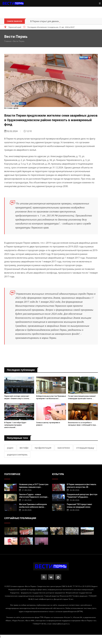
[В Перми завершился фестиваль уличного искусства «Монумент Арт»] (58, 487)
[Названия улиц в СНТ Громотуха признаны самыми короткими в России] (10, 487)
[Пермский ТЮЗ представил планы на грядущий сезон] (58, 507)
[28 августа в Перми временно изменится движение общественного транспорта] (26, 531)
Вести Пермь (18, 41)
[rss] (44, 577)
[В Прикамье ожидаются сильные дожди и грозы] (41, 541)
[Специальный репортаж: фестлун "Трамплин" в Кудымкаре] (58, 497)
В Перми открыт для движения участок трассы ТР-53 (57, 21)
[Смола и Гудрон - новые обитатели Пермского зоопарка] (10, 497)
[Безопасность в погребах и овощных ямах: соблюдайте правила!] (83, 411)
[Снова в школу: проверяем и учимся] (51, 411)
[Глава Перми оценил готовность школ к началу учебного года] (56, 531)
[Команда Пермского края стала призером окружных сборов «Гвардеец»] (87, 531)
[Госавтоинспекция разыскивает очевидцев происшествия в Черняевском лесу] (83, 385)
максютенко (64, 447)
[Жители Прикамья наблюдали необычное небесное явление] (10, 507)
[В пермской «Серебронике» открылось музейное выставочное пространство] (72, 531)
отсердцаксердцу (85, 447)
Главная (7, 41)
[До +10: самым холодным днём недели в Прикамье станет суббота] (41, 531)
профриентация (43, 447)
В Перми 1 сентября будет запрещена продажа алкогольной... (15, 425)
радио (10, 447)
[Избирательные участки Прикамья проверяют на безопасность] (51, 385)
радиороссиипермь (17, 454)
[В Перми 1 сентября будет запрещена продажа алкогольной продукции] (19, 411)
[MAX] (58, 577)
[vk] (51, 577)
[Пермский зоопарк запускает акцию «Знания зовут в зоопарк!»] (19, 385)
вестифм (24, 447)
